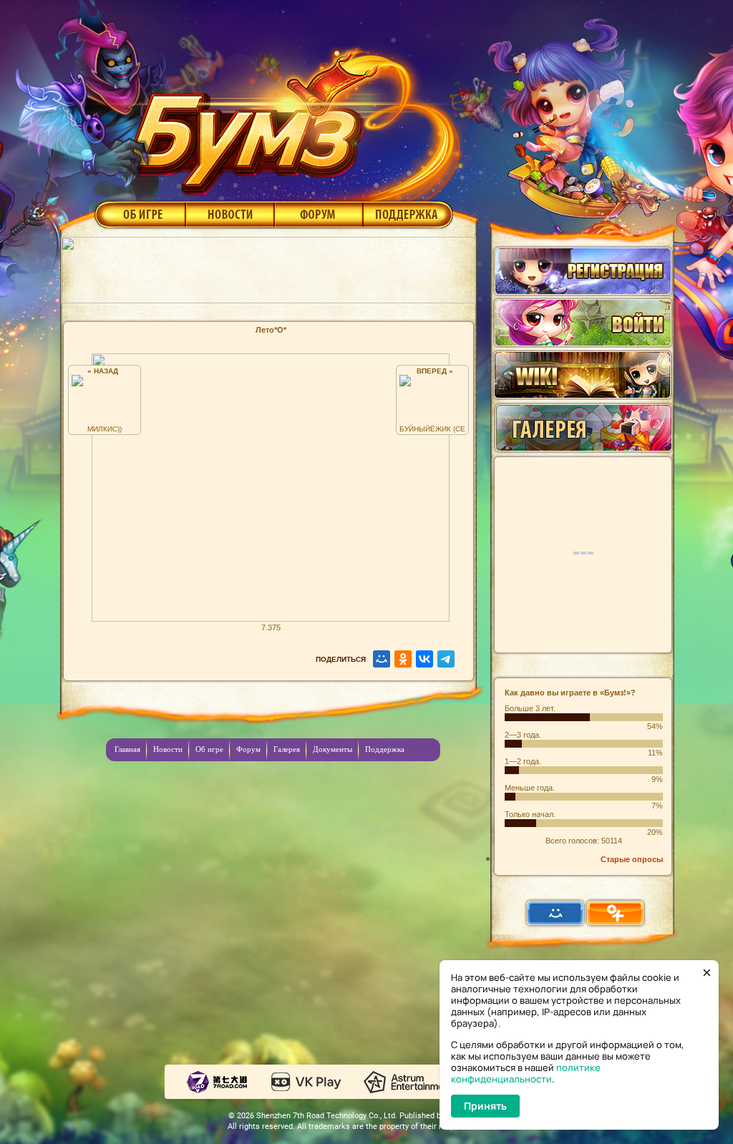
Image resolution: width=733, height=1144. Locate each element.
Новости (229, 213)
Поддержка (408, 213)
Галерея (286, 749)
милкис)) (104, 429)
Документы (332, 749)
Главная (127, 749)
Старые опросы (632, 859)
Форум (319, 213)
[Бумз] (290, 116)
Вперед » (432, 371)
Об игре (138, 213)
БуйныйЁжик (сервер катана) (432, 429)
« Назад (104, 371)
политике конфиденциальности (526, 1073)
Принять (485, 1106)
